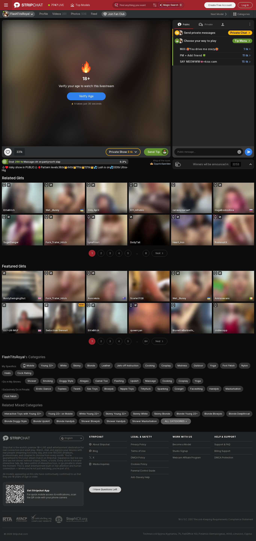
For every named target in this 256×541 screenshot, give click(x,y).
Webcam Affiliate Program (187, 457)
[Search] (154, 5)
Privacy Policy (138, 444)
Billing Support (222, 451)
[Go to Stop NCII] (77, 519)
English (69, 438)
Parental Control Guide (143, 470)
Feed (94, 14)
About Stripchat (101, 444)
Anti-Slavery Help (140, 477)
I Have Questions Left (105, 489)
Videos (59, 14)
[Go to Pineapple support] (59, 519)
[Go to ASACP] (22, 519)
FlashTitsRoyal (13, 357)
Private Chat (238, 32)
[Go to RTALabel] (8, 519)
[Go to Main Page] (28, 5)
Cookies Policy (139, 464)
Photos (78, 14)
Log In (245, 5)
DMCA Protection (223, 457)
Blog (95, 451)
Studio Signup (180, 451)
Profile (43, 14)
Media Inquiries (101, 464)
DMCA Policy (138, 457)
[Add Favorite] (8, 152)
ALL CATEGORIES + (176, 421)
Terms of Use (138, 451)
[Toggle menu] (6, 5)
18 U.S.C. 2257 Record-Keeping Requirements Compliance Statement (215, 519)
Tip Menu (241, 40)
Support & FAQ (222, 444)
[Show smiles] (239, 152)
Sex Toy (242, 69)
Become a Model (182, 444)
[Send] (248, 152)
